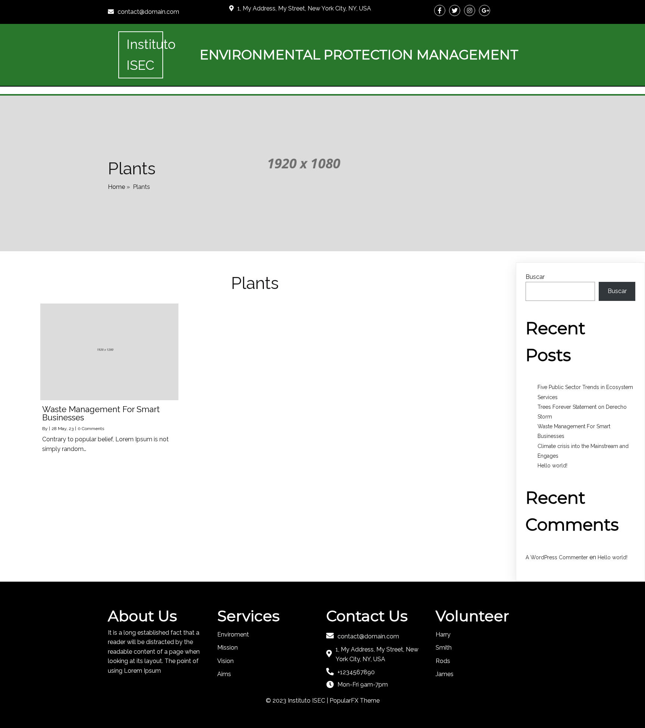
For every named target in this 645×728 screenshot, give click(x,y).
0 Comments (91, 428)
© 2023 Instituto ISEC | (298, 700)
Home (116, 186)
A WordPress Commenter (557, 557)
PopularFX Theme (355, 700)
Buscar (535, 276)
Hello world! (552, 466)
